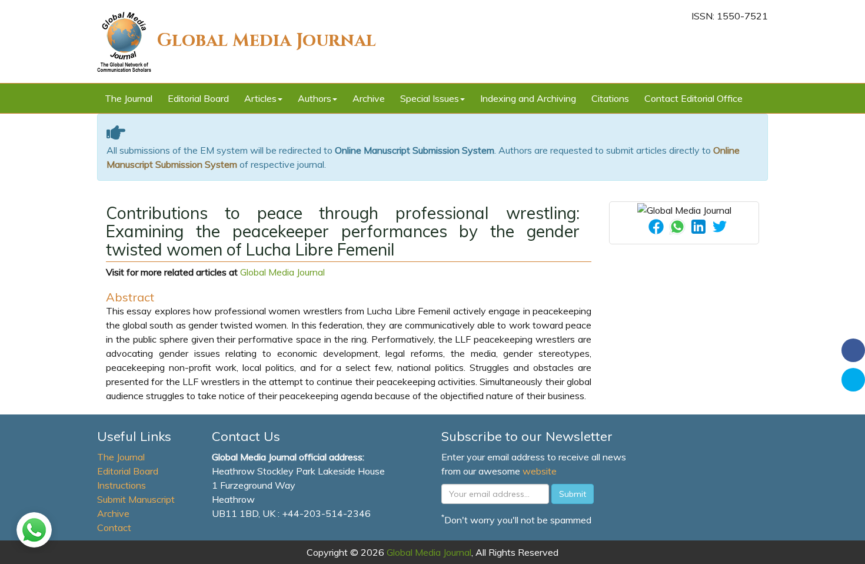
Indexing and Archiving (528, 98)
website (540, 471)
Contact (114, 527)
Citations (610, 98)
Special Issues (429, 98)
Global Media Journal (266, 40)
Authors (314, 98)
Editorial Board (198, 98)
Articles (260, 98)
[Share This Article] (656, 225)
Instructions (121, 485)
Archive (368, 98)
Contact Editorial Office (693, 98)
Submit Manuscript (136, 499)
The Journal (128, 98)
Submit (572, 494)
